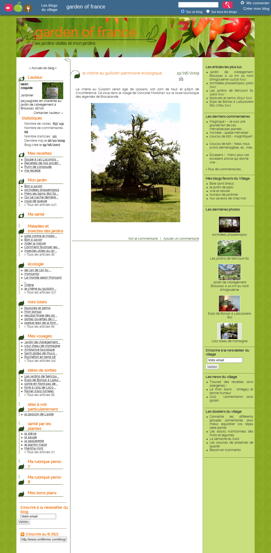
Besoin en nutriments (225, 450)
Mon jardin (37, 180)
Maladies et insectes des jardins (45, 228)
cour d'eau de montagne (229, 341)
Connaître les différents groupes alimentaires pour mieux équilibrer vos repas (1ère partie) (231, 422)
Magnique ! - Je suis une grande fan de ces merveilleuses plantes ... (227, 125)
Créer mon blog (256, 8)
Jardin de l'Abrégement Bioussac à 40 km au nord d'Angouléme (231, 75)
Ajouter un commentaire (181, 238)
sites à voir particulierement (43, 407)
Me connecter (257, 3)
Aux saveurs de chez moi (228, 198)
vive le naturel (220, 191)
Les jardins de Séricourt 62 (229, 258)
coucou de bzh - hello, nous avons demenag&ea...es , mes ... (231, 147)
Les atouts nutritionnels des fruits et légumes (231, 433)
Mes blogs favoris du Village (228, 178)
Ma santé (36, 214)
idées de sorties (42, 370)
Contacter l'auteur (47, 113)
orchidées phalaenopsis (229, 235)
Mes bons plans (42, 492)
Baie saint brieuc (222, 183)
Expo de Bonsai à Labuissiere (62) (229, 315)
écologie (36, 264)
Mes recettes (40, 153)
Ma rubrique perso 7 (44, 464)
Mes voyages (40, 336)
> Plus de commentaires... (224, 169)
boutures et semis (231, 98)
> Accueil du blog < (43, 68)
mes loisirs (37, 302)
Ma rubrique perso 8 (44, 479)
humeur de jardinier (224, 195)
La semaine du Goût (224, 439)
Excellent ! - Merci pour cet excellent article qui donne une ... (229, 158)
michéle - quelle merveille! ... (230, 133)
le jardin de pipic (222, 187)
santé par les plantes (39, 426)
